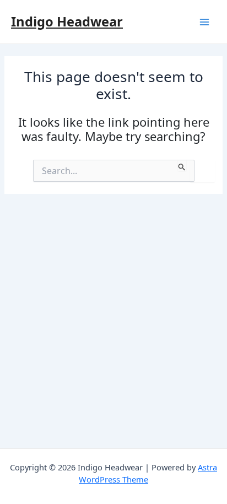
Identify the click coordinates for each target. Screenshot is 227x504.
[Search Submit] (182, 165)
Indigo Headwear (67, 21)
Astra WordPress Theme (148, 473)
